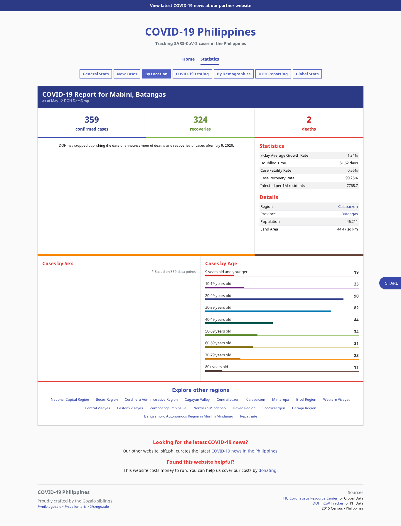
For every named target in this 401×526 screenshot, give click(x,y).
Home (188, 59)
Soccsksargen (273, 407)
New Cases (127, 73)
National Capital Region (70, 399)
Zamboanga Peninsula (168, 407)
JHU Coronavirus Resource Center (310, 498)
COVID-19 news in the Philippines (244, 451)
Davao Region (244, 407)
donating (268, 470)
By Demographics (233, 73)
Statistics (210, 59)
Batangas (349, 213)
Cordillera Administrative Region (151, 399)
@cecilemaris (76, 506)
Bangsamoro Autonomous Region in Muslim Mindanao (188, 416)
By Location (156, 73)
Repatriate (248, 416)
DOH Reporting (273, 73)
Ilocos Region (107, 399)
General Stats (96, 73)
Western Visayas (336, 399)
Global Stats (307, 73)
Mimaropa (280, 399)
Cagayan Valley (197, 399)
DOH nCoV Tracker (328, 503)
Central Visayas (97, 407)
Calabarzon (348, 206)
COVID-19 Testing (192, 73)
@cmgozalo (99, 506)
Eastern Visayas (130, 407)
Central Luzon (228, 399)
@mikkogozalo (49, 506)
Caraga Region (304, 407)
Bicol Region (306, 399)
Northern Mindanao (209, 407)
